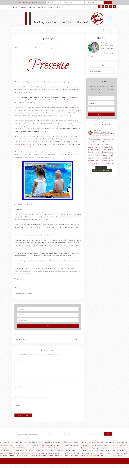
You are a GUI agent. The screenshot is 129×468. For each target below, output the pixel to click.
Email (16, 396)
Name (17, 387)
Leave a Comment (54, 43)
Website (17, 405)
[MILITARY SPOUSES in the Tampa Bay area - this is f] (94, 157)
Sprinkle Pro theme (65, 461)
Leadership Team (20, 144)
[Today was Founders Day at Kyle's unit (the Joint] (121, 449)
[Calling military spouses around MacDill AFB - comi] (108, 157)
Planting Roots (74, 107)
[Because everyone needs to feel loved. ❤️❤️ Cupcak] (89, 449)
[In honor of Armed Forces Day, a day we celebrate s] (72, 449)
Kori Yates (64, 18)
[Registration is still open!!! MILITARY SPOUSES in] (108, 144)
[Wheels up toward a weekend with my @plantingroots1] (105, 449)
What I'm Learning (26, 293)
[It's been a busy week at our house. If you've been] (94, 144)
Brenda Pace (68, 113)
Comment (18, 360)
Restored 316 (77, 461)
